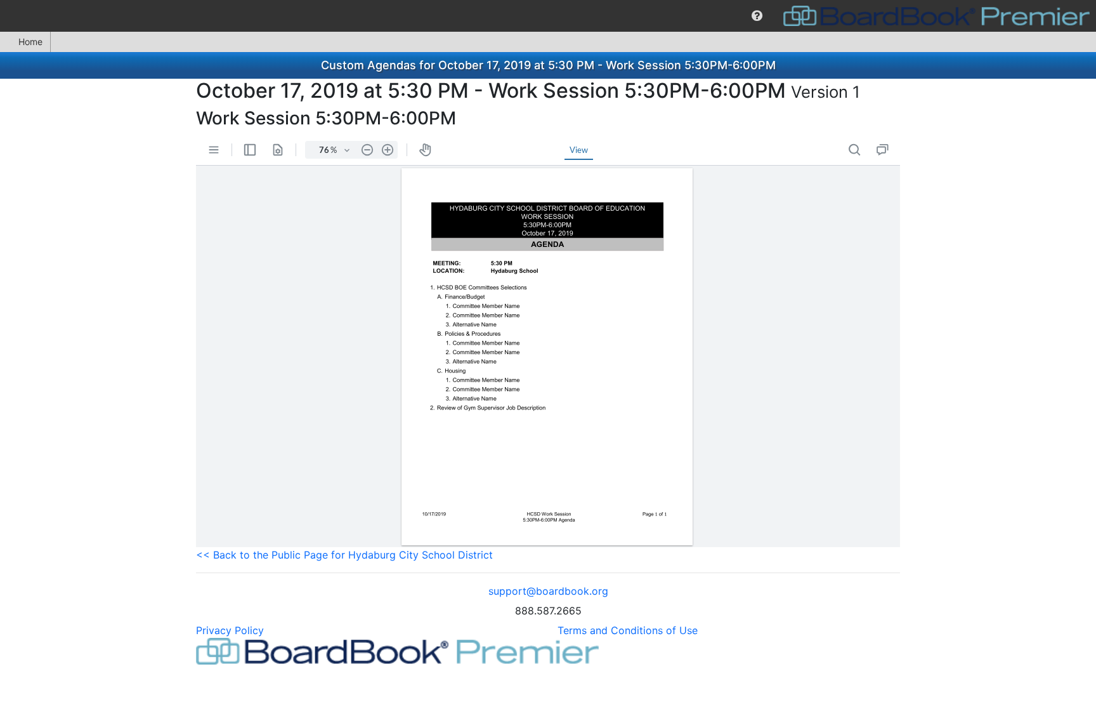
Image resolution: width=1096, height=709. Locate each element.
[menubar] (548, 16)
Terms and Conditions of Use (628, 630)
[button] (757, 16)
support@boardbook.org (548, 591)
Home (30, 41)
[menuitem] (757, 16)
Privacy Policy (230, 630)
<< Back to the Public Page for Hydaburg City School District (344, 554)
